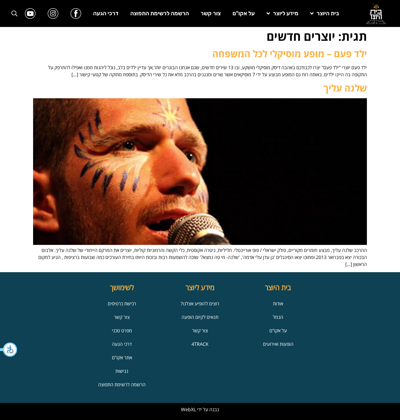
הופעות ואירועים (278, 344)
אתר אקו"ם (122, 357)
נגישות (121, 371)
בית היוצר (328, 13)
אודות (278, 303)
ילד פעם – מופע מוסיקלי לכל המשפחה (289, 53)
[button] (9, 349)
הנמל (278, 317)
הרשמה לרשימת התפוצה (159, 13)
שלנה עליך (345, 88)
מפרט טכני (122, 330)
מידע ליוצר (285, 13)
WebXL (188, 409)
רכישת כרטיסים (122, 303)
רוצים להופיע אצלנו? (200, 303)
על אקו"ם (244, 13)
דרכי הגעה (106, 13)
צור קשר (211, 13)
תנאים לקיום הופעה (200, 317)
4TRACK (200, 344)
